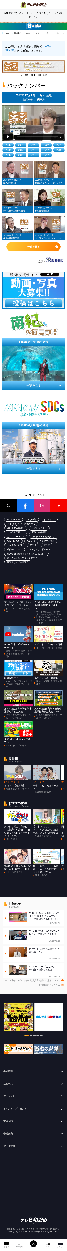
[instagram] (42, 505)
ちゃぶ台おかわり (26, 524)
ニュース (47, 1247)
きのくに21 (49, 519)
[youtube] (58, 505)
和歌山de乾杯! (39, 532)
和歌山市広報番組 (15, 528)
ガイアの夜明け (14, 545)
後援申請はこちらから (49, 985)
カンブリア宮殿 (46, 541)
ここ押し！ (47, 33)
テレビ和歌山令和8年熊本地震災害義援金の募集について (32, 980)
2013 (33, 155)
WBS (29, 541)
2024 (20, 145)
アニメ (33, 545)
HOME (7, 33)
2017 (46, 150)
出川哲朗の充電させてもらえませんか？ (26, 553)
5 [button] (41, 1036)
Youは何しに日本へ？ (40, 549)
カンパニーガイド (15, 536)
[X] (8, 505)
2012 (46, 155)
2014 (20, 155)
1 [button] (26, 1036)
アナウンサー (10, 1096)
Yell (9, 524)
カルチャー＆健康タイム (43, 536)
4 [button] (37, 1036)
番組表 (6, 1247)
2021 (58, 145)
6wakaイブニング (32, 33)
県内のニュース (14, 549)
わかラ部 (32, 519)
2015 (8, 155)
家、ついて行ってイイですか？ (22, 558)
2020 (8, 150)
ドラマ (47, 545)
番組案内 (17, 33)
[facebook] (25, 505)
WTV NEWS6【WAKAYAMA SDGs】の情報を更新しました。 (44, 936)
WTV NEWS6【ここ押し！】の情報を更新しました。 (44, 971)
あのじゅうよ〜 (39, 528)
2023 (33, 145)
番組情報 (19, 1247)
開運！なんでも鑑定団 (18, 562)
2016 (58, 150)
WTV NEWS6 (13, 519)
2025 (8, 145)
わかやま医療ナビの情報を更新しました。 (44, 954)
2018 (33, 150)
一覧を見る (33, 246)
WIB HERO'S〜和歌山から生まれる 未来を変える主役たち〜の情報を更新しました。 (44, 918)
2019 (20, 150)
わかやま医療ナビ (15, 532)
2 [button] (31, 1036)
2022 (46, 145)
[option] (18, 1019)
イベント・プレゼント (15, 1108)
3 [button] (34, 1036)
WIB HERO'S (13, 541)
